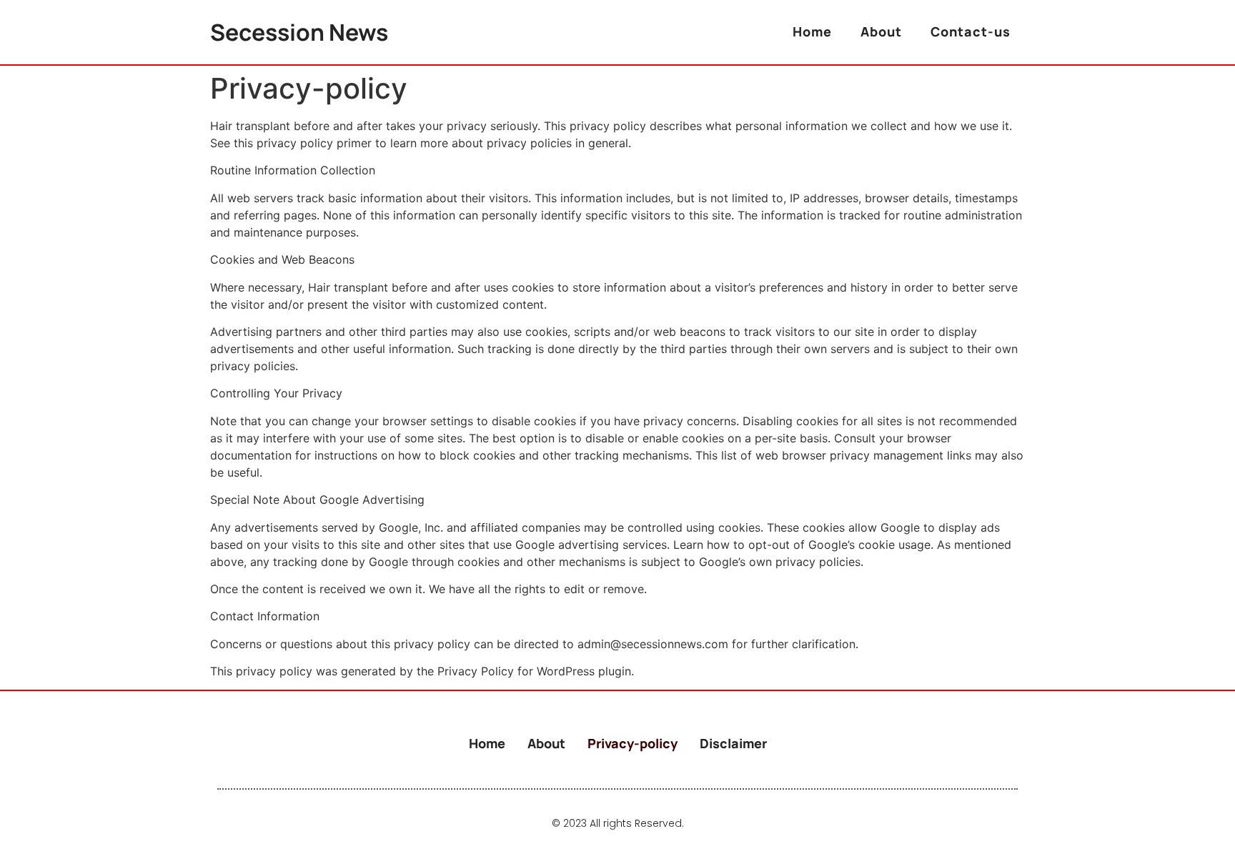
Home (812, 31)
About (881, 31)
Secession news (299, 32)
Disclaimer (733, 743)
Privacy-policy (632, 743)
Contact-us (971, 31)
